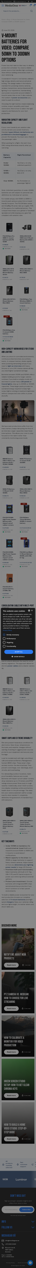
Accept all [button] (19, 652)
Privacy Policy (7, 630)
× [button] (32, 610)
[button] (18, 656)
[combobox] (29, 611)
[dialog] (18, 634)
